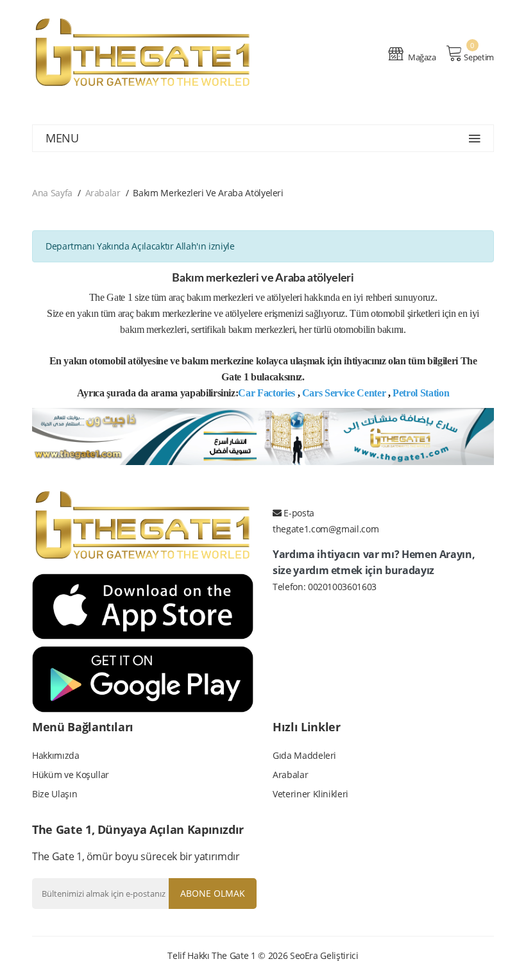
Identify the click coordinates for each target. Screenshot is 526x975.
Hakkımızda (56, 755)
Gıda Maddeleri (304, 755)
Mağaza (421, 57)
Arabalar (103, 193)
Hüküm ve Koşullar (70, 774)
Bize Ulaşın (54, 794)
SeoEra (304, 955)
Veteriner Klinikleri (310, 794)
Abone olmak (212, 893)
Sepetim (479, 57)
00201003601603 (342, 587)
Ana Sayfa (52, 193)
